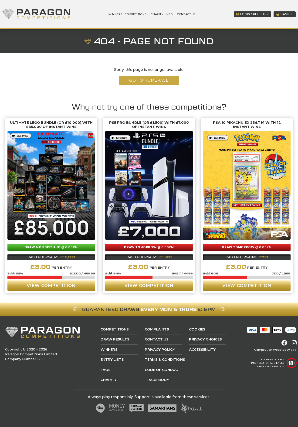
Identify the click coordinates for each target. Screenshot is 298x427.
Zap (294, 349)
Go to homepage (149, 80)
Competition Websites (270, 349)
